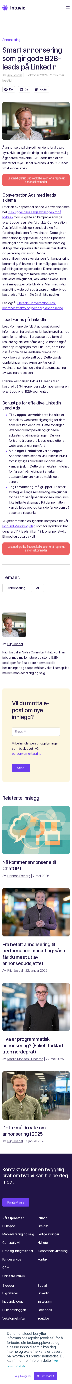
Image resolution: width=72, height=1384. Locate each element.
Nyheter (43, 1243)
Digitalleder (10, 1293)
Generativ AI (11, 1243)
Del (11, 89)
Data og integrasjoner (17, 1251)
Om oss (43, 1226)
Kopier (43, 89)
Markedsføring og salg (18, 1234)
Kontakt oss (15, 1202)
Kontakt (43, 1259)
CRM (5, 1268)
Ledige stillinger (48, 1234)
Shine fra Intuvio (13, 1276)
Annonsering (11, 40)
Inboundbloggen (13, 1301)
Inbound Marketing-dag (18, 526)
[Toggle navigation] (66, 7)
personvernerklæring (26, 754)
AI (37, 588)
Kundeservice (11, 1259)
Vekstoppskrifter (13, 1318)
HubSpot (8, 1226)
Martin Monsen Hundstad (25, 1059)
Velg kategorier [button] (23, 1376)
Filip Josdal (14, 75)
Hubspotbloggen (14, 1310)
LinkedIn (43, 1293)
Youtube (43, 1318)
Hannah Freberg (18, 876)
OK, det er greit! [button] (45, 1376)
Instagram (45, 1301)
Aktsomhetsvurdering (53, 1251)
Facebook (45, 1310)
